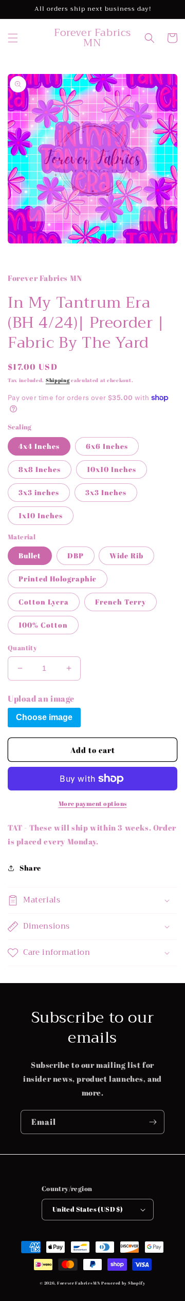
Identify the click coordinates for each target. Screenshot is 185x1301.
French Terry (120, 602)
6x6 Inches (107, 446)
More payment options (93, 803)
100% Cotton (43, 625)
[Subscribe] (152, 1122)
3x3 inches (38, 492)
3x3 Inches (105, 492)
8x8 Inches (39, 469)
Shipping (58, 380)
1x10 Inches (40, 515)
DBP (75, 555)
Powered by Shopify (123, 1283)
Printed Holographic (57, 578)
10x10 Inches (111, 469)
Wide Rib (126, 555)
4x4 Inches (39, 446)
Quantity (22, 647)
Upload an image (41, 698)
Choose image (44, 717)
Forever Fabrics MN (78, 1283)
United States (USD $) (87, 1209)
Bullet (29, 555)
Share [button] (30, 868)
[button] (13, 38)
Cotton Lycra (43, 602)
